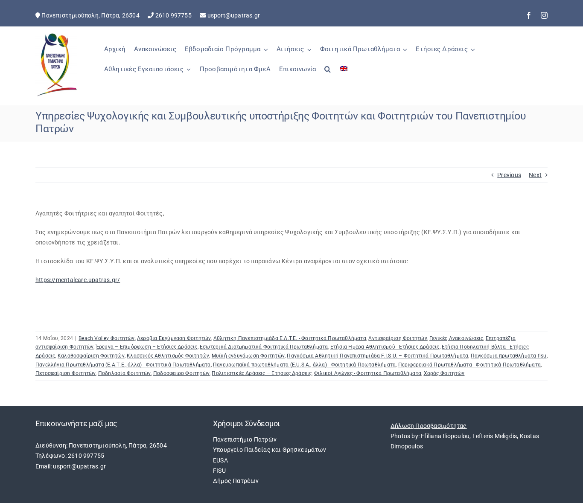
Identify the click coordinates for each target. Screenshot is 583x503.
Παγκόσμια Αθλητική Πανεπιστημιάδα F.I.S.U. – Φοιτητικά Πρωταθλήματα (377, 356)
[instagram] (544, 15)
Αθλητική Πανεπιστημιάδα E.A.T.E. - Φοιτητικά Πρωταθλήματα (289, 338)
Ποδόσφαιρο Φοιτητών (181, 373)
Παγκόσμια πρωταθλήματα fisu (509, 356)
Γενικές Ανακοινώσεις (456, 338)
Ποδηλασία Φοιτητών (124, 373)
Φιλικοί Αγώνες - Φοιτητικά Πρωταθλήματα (367, 373)
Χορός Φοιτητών (444, 373)
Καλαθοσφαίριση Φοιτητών (91, 356)
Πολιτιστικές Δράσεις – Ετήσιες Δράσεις (262, 373)
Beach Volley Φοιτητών (106, 338)
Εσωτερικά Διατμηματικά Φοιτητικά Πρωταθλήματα (264, 347)
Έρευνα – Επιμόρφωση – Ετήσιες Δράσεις (147, 347)
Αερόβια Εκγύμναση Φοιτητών (174, 338)
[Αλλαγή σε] (343, 74)
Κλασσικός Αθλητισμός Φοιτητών (168, 356)
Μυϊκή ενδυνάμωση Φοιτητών (248, 356)
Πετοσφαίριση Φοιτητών (65, 373)
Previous (509, 175)
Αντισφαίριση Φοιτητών (397, 338)
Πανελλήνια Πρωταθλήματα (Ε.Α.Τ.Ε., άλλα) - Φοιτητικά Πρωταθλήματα (123, 365)
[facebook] (528, 15)
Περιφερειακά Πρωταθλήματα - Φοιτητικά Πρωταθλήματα (469, 365)
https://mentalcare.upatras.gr (76, 279)
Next (535, 175)
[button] (327, 74)
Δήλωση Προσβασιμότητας (429, 425)
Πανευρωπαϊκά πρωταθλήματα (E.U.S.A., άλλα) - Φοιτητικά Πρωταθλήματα (304, 365)
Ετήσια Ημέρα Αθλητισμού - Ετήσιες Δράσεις (385, 347)
